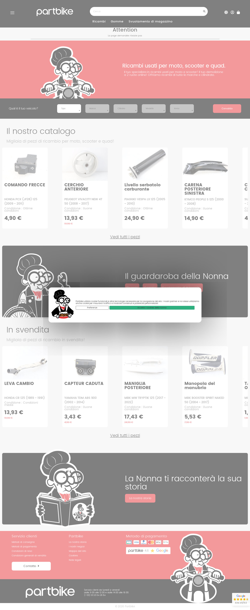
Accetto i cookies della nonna (151, 308)
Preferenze (92, 308)
